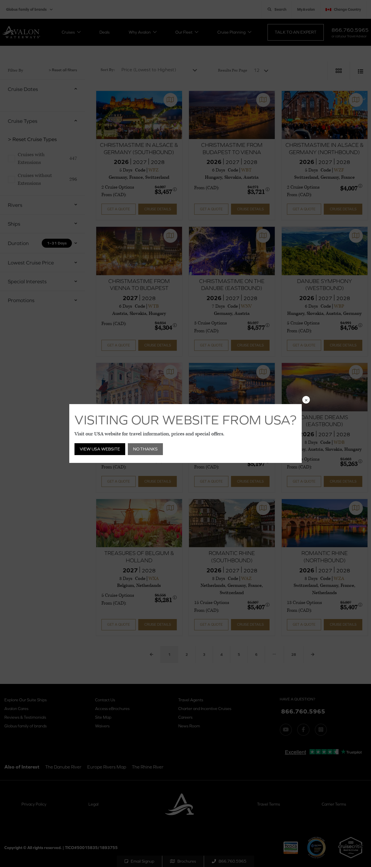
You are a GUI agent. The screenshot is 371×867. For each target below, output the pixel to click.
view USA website (100, 448)
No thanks (145, 448)
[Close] (306, 400)
